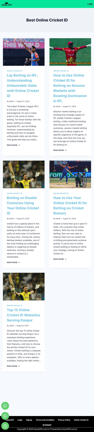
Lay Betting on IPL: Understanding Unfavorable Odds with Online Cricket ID (23, 85)
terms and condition (45, 420)
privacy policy (64, 420)
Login (90, 4)
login (20, 420)
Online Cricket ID (14, 71)
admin (11, 101)
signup (29, 420)
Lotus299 (10, 420)
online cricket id (81, 420)
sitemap (47, 425)
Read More (13, 145)
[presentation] (24, 52)
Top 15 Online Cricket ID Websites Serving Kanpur (23, 315)
